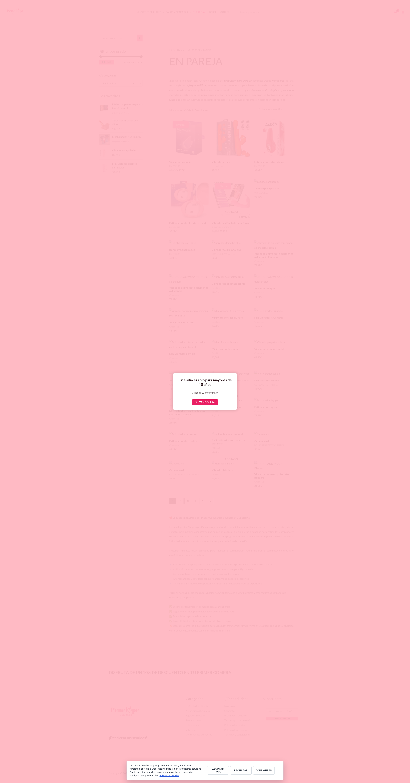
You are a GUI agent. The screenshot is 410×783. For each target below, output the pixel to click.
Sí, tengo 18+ (205, 402)
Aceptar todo (218, 770)
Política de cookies (169, 775)
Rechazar (241, 770)
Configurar (264, 770)
